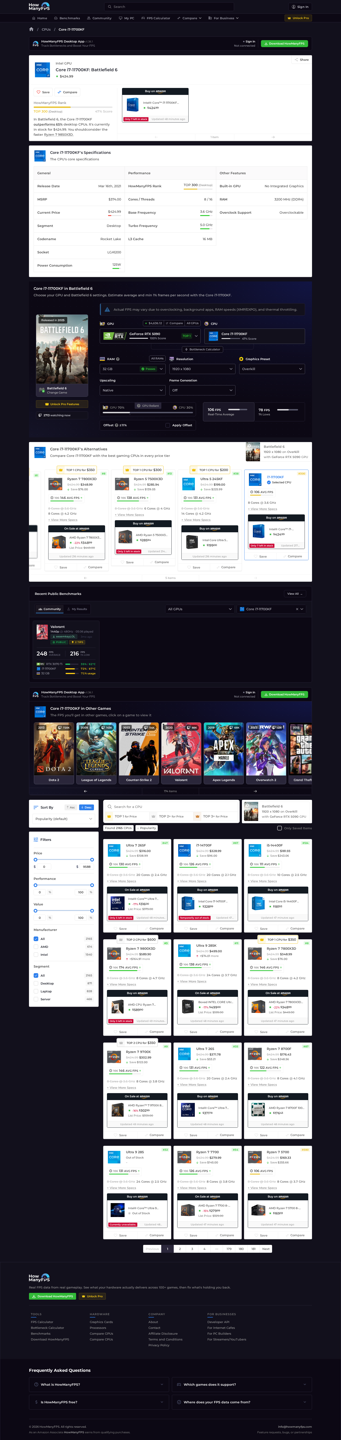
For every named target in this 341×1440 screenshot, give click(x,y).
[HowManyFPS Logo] (39, 6)
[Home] (31, 30)
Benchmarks (67, 18)
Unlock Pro (301, 18)
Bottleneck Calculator (202, 349)
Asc (72, 807)
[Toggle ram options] (161, 369)
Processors (98, 1328)
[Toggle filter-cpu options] (302, 609)
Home (39, 18)
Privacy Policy (158, 1345)
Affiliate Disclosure (163, 1333)
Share (304, 59)
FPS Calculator (155, 18)
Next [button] (266, 1249)
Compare (187, 18)
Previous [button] (152, 1249)
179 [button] (229, 1249)
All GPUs (193, 323)
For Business (221, 18)
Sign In (303, 7)
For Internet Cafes (221, 1328)
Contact (154, 1328)
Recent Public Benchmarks (58, 594)
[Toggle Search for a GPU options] (196, 336)
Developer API (218, 1322)
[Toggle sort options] (91, 819)
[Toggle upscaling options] (161, 390)
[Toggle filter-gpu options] (230, 609)
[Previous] (156, 137)
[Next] (273, 137)
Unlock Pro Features (64, 404)
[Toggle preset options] (300, 369)
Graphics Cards (101, 1322)
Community (99, 18)
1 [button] (167, 1249)
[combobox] (172, 7)
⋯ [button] (216, 1249)
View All (295, 593)
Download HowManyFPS (287, 43)
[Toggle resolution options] (231, 369)
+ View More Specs (62, 520)
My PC (126, 18)
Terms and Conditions (165, 1339)
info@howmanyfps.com (295, 1426)
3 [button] (192, 1249)
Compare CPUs (101, 1339)
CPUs (46, 29)
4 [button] (204, 1249)
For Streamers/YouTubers (226, 1339)
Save (46, 92)
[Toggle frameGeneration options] (231, 390)
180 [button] (241, 1249)
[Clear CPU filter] (297, 609)
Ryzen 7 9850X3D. (59, 134)
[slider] (35, 860)
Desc (88, 807)
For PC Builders (219, 1333)
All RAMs (157, 358)
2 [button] (180, 1249)
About (153, 1322)
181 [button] (253, 1249)
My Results (77, 609)
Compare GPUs (101, 1333)
